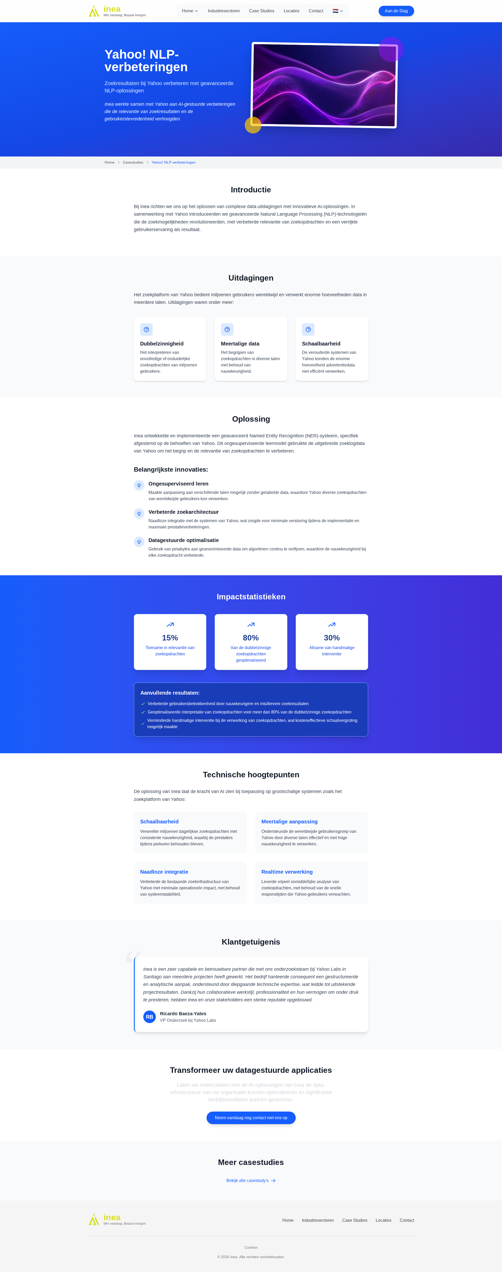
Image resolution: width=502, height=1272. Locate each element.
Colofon (251, 1247)
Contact (316, 11)
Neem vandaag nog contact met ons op (251, 1117)
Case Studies (261, 11)
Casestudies (133, 162)
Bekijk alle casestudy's (247, 1180)
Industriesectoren (224, 11)
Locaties (291, 11)
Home (187, 11)
